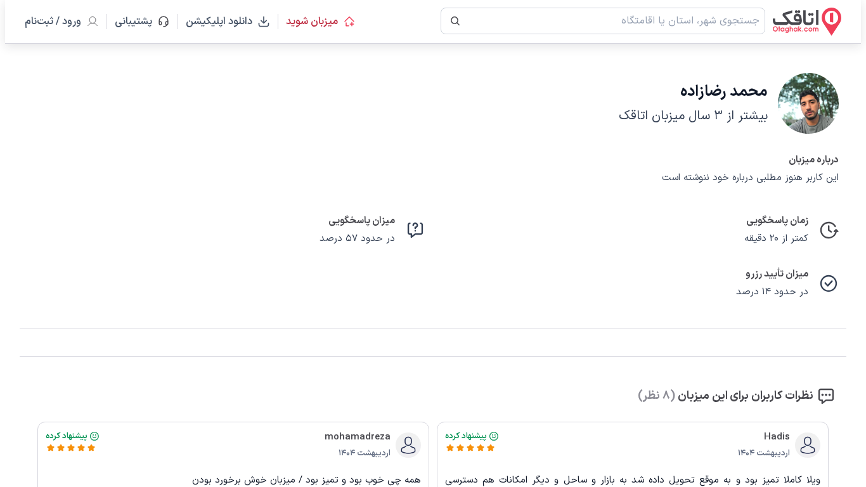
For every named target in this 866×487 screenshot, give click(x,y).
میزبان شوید (312, 21)
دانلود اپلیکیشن (219, 21)
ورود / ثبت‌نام (53, 21)
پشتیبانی (139, 21)
